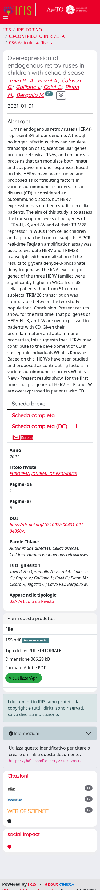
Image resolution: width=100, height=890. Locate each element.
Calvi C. (52, 87)
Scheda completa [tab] (33, 415)
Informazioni (26, 733)
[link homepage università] (67, 9)
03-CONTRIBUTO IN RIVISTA (37, 36)
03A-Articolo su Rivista (31, 42)
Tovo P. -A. (21, 80)
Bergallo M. (30, 95)
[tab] (79, 426)
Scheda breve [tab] (28, 403)
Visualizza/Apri (23, 678)
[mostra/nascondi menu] (5, 18)
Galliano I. (28, 87)
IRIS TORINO (29, 30)
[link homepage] (19, 9)
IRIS (7, 30)
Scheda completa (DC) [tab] (39, 426)
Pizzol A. (48, 80)
